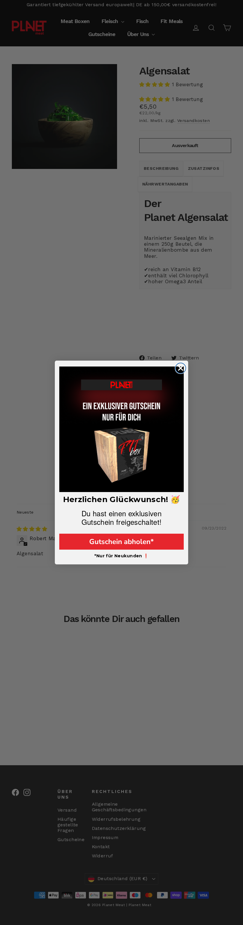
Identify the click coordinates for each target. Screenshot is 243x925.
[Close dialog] (180, 368)
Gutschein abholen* (121, 541)
